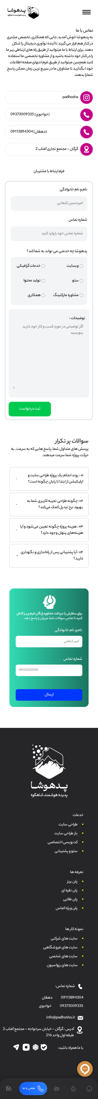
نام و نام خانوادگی (73, 190)
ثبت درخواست (30, 409)
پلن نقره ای (69, 891)
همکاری (34, 295)
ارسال (49, 695)
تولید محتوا (32, 281)
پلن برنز (72, 882)
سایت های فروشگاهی (60, 948)
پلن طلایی (70, 900)
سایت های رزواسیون (62, 965)
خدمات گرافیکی (29, 266)
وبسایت (73, 266)
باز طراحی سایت (66, 834)
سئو (75, 281)
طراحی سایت (68, 825)
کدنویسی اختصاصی (63, 843)
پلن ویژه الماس (67, 908)
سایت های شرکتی (64, 939)
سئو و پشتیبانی (66, 851)
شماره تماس (77, 220)
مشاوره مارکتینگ (66, 295)
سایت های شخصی (63, 957)
